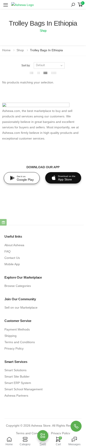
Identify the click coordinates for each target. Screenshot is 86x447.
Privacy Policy (14, 348)
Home (6, 50)
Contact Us (12, 258)
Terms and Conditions (19, 342)
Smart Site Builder (17, 376)
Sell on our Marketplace (20, 307)
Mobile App (12, 264)
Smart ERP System (17, 383)
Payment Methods (17, 329)
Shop (20, 50)
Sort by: (25, 65)
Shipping (10, 335)
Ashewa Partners (16, 395)
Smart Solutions (15, 370)
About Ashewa (14, 245)
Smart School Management (23, 389)
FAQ (7, 251)
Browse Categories (17, 286)
